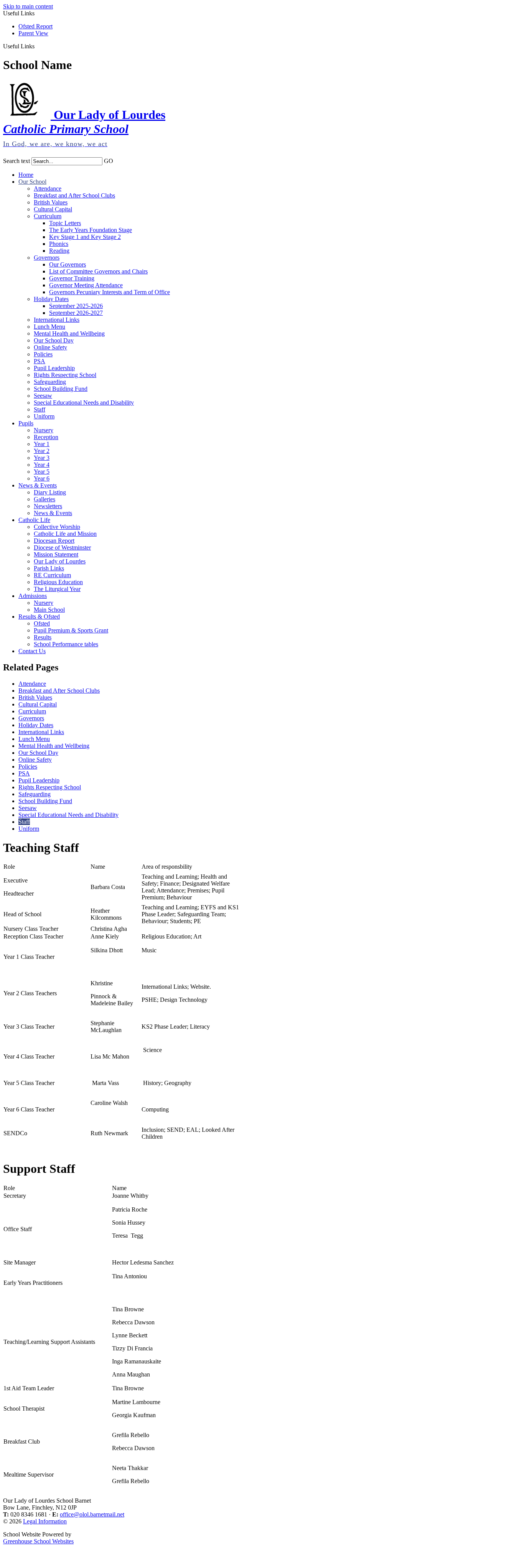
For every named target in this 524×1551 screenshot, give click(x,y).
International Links (56, 319)
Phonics (58, 243)
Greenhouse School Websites (38, 1541)
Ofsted (42, 623)
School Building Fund (60, 388)
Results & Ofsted (39, 616)
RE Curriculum (52, 575)
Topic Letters (65, 223)
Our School (32, 181)
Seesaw (43, 395)
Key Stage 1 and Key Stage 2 (85, 237)
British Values (51, 202)
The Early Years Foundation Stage (90, 230)
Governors (46, 257)
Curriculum (47, 216)
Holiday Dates (51, 299)
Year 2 (41, 451)
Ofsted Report (35, 26)
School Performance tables (66, 644)
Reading (59, 250)
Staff (39, 409)
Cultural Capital (53, 209)
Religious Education (58, 582)
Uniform (44, 416)
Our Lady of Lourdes (60, 561)
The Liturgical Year (57, 589)
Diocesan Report (54, 540)
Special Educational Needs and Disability (84, 402)
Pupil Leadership (54, 368)
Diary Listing (50, 492)
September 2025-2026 (76, 306)
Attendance (47, 188)
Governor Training (71, 278)
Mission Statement (56, 554)
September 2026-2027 (76, 313)
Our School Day (54, 340)
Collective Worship (57, 527)
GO (108, 161)
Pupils (25, 423)
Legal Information (45, 1521)
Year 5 (41, 471)
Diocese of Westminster (62, 547)
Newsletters (48, 506)
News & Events (37, 485)
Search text (16, 161)
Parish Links (49, 568)
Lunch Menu (49, 326)
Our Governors (67, 264)
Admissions (32, 596)
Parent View (33, 33)
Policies (43, 354)
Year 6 (41, 478)
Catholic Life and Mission (65, 533)
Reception (46, 437)
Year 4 (41, 464)
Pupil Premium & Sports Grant (71, 630)
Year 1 (41, 444)
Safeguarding (50, 382)
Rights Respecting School (65, 375)
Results (42, 637)
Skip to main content (28, 6)
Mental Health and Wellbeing (69, 333)
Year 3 (41, 457)
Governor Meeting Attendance (86, 285)
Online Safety (50, 347)
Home (25, 174)
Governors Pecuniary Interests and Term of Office (109, 292)
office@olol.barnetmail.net (92, 1514)
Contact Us (32, 651)
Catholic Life (34, 520)
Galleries (44, 499)
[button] (37, 46)
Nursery (43, 430)
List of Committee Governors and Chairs (98, 271)
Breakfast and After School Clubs (74, 195)
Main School (49, 609)
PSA (39, 361)
